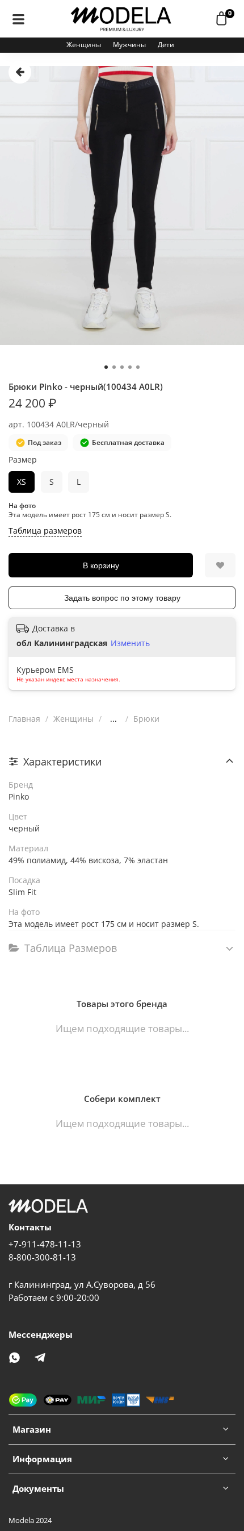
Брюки (146, 718)
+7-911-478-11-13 (45, 1244)
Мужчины (129, 44)
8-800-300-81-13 (42, 1257)
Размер (23, 460)
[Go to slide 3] (122, 367)
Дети (166, 44)
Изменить (130, 643)
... (113, 718)
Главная (24, 718)
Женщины (83, 44)
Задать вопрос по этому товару (122, 597)
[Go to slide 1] (106, 367)
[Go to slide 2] (114, 367)
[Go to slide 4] (130, 367)
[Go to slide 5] (138, 367)
